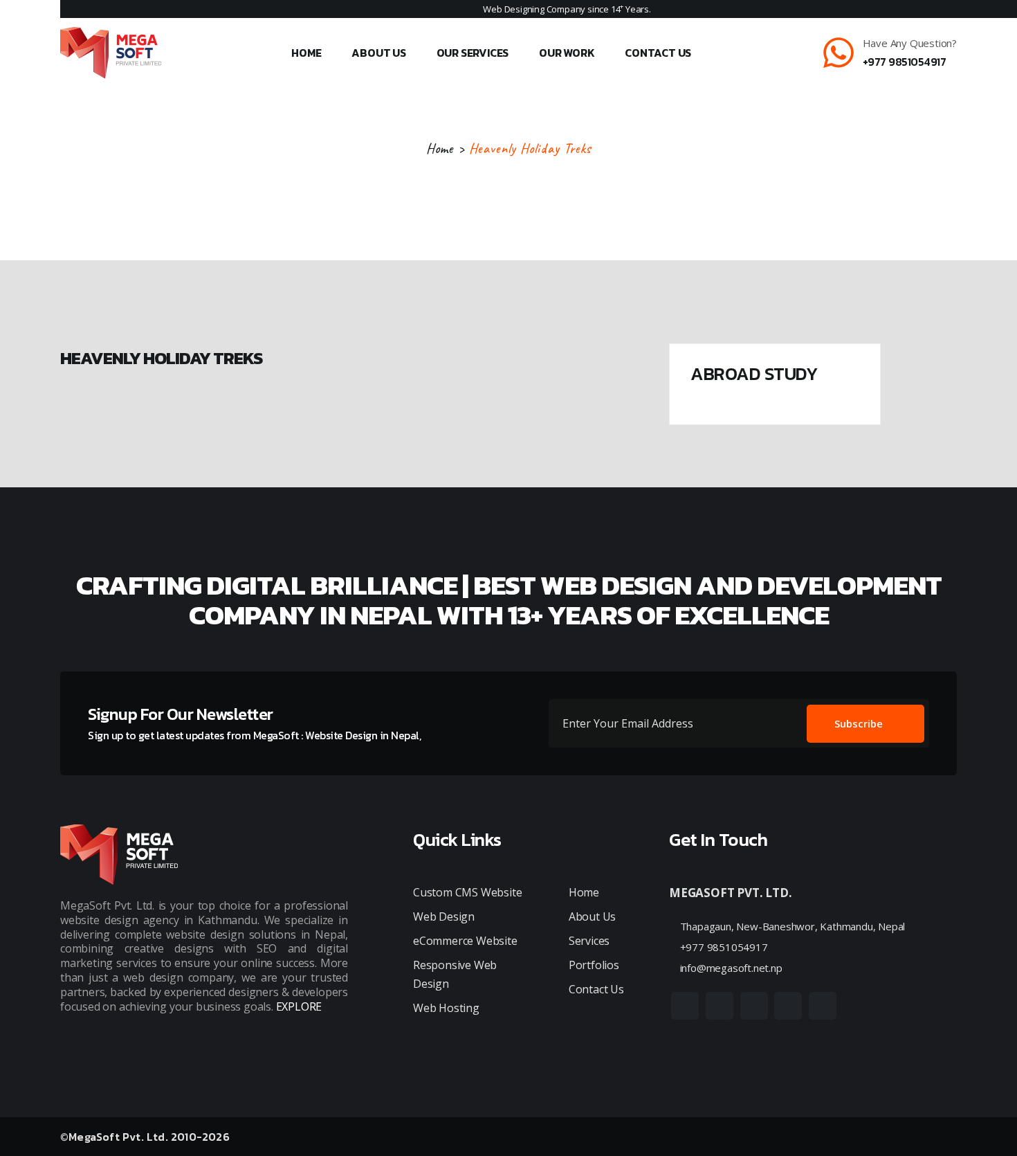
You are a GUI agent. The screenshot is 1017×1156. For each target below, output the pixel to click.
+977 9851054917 (904, 61)
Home (306, 52)
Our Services (473, 52)
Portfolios (594, 965)
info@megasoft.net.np (729, 968)
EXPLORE (299, 1006)
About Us (378, 52)
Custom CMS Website (467, 892)
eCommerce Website (465, 940)
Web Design (444, 916)
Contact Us (658, 52)
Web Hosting (446, 1007)
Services (589, 940)
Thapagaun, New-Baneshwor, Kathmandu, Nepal (791, 926)
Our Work (566, 52)
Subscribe (858, 723)
